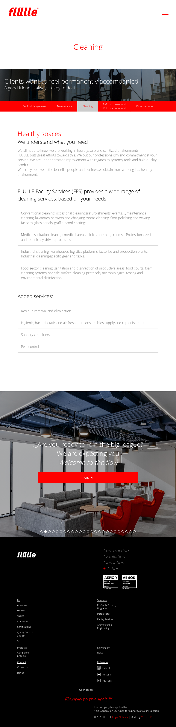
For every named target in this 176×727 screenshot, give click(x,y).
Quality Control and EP (24, 634)
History (20, 610)
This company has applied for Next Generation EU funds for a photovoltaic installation (126, 709)
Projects (22, 647)
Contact (21, 662)
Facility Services (105, 619)
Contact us (22, 667)
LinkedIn (106, 668)
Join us (20, 672)
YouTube (107, 680)
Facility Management (35, 106)
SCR (19, 641)
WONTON (147, 717)
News (100, 652)
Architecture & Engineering (104, 626)
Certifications (24, 626)
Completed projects (23, 654)
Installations (103, 613)
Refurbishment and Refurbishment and (114, 106)
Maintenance (64, 106)
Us (18, 600)
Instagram (107, 674)
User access (86, 690)
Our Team (22, 621)
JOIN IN (88, 477)
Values (20, 615)
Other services (144, 106)
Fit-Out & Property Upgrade (107, 606)
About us (22, 605)
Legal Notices (120, 717)
